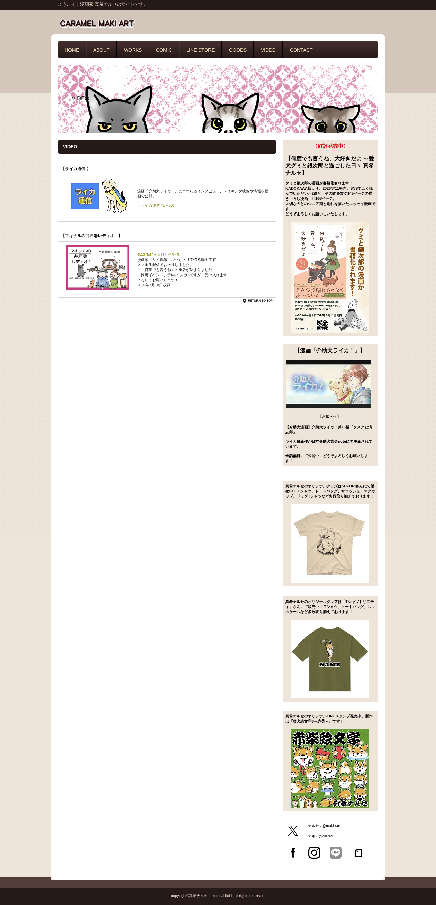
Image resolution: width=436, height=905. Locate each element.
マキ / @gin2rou (320, 836)
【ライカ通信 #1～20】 (156, 205)
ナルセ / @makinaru (324, 826)
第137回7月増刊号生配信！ (160, 254)
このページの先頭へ (259, 301)
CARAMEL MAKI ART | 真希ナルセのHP (126, 23)
